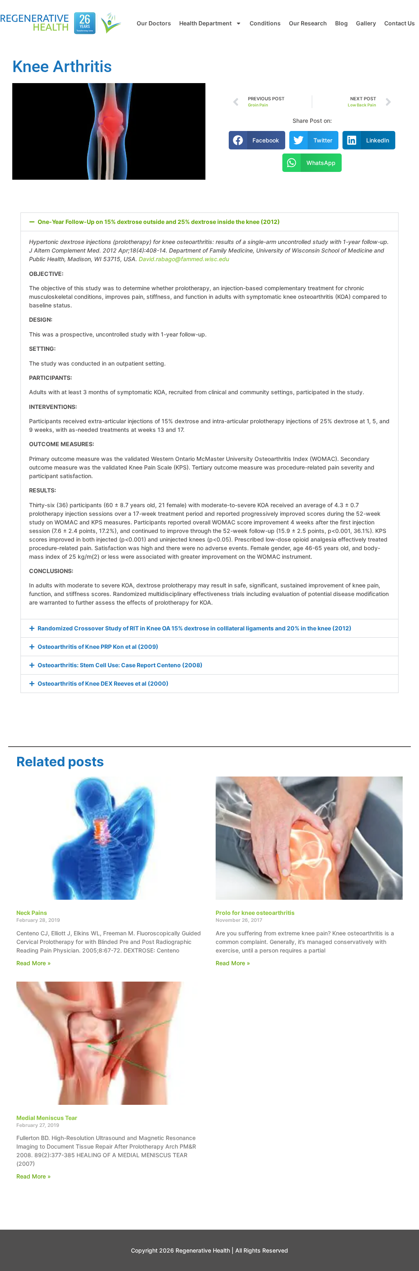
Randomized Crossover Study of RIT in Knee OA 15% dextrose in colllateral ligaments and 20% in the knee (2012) (194, 628)
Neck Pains (31, 912)
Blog (341, 23)
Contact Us (399, 23)
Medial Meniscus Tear (46, 1117)
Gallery (366, 23)
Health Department (205, 23)
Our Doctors (154, 23)
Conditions (265, 23)
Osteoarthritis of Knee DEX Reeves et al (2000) (103, 683)
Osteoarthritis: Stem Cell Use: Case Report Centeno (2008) (120, 664)
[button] (257, 140)
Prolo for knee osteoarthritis (255, 912)
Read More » (33, 962)
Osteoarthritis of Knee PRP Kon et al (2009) (98, 646)
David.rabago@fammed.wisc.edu (184, 258)
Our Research (308, 23)
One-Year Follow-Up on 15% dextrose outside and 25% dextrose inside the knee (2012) (159, 221)
